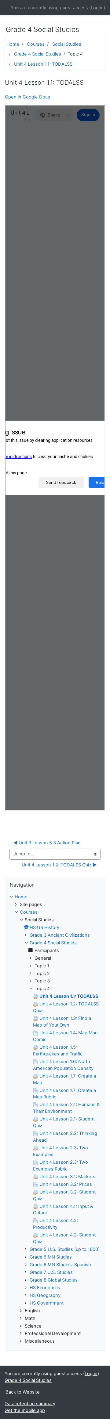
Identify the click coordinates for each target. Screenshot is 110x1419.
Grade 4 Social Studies (37, 54)
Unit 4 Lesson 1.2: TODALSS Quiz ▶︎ (59, 865)
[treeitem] (55, 897)
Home (12, 44)
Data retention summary (30, 1403)
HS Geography (45, 1295)
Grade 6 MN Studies (51, 1257)
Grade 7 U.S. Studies (51, 1272)
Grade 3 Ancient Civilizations (60, 935)
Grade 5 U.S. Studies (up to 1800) (65, 1249)
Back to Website (23, 1392)
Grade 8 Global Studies (54, 1280)
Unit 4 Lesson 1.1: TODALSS (43, 64)
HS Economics (45, 1287)
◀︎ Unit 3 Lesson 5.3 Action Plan (47, 843)
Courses (36, 44)
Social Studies (66, 44)
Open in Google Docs (27, 97)
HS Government (47, 1303)
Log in (97, 7)
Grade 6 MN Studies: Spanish (60, 1264)
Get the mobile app (25, 1410)
